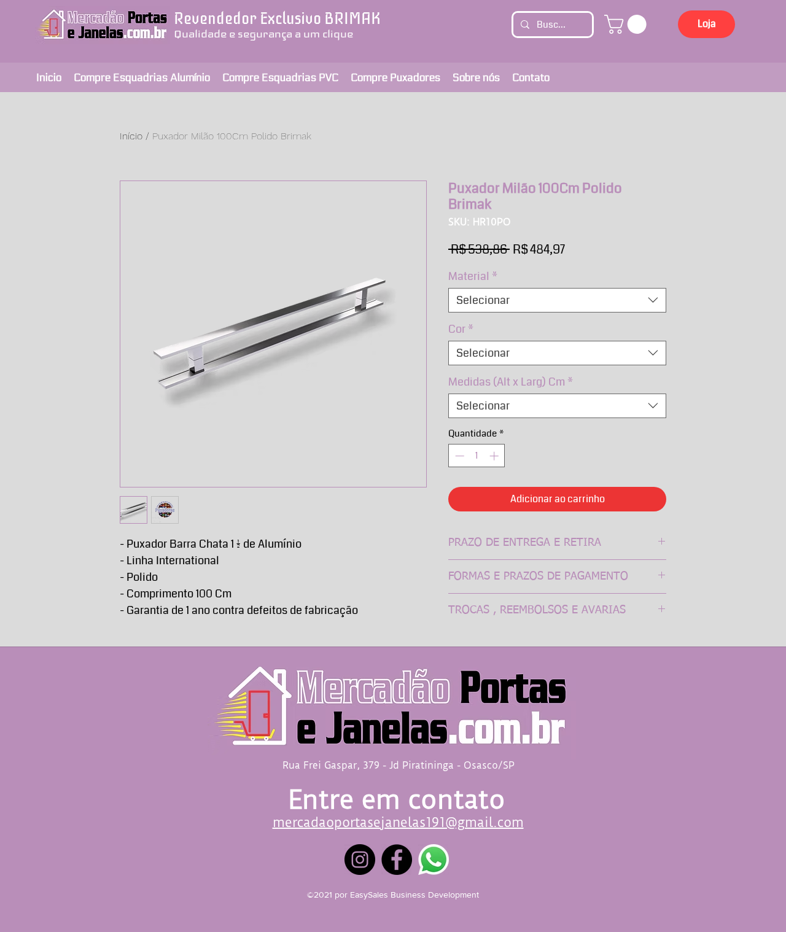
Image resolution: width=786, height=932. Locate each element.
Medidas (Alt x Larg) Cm (510, 382)
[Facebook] (396, 859)
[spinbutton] (477, 456)
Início (131, 136)
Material (472, 276)
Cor (460, 329)
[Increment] (495, 456)
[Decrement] (458, 456)
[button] (627, 24)
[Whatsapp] (433, 859)
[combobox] (557, 300)
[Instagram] (359, 859)
